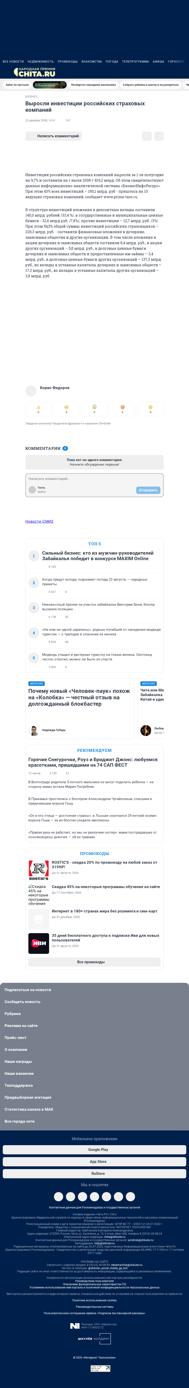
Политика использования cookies (94, 1300)
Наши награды (18, 1061)
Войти (42, 491)
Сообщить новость (22, 1001)
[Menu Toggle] (5, 72)
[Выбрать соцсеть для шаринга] (159, 136)
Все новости (13, 61)
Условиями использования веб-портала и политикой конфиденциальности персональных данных (94, 1287)
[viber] (94, 1196)
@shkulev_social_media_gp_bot (107, 1268)
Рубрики (13, 1013)
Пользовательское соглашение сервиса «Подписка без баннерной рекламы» (94, 1313)
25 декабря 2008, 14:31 (40, 120)
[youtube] (130, 1196)
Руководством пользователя (94, 1281)
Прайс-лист (16, 1037)
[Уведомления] (172, 72)
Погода (112, 61)
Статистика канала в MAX (29, 1109)
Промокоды (68, 61)
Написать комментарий (58, 136)
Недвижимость (41, 61)
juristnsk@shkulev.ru (141, 1240)
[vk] (70, 1196)
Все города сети (20, 1121)
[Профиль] (183, 72)
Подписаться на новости (28, 989)
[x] (118, 1196)
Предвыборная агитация (28, 1097)
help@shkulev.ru (104, 1243)
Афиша (158, 61)
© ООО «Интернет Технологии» (94, 1357)
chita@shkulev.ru (114, 1237)
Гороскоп (176, 61)
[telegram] (58, 1196)
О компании (16, 1049)
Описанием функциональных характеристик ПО (94, 1284)
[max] (106, 1196)
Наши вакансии (19, 1073)
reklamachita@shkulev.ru (126, 1265)
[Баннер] (50, 85)
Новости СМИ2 (39, 521)
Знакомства (91, 61)
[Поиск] (161, 72)
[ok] (82, 1196)
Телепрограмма (135, 61)
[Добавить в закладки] (147, 136)
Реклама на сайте (21, 1025)
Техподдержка (19, 1085)
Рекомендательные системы (94, 1306)
